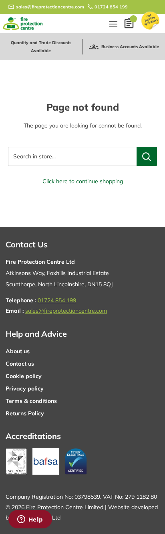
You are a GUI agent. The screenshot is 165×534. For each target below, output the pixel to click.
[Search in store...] (147, 156)
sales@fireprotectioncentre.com (50, 7)
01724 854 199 (111, 7)
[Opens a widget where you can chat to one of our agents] (30, 520)
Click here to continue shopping (82, 181)
